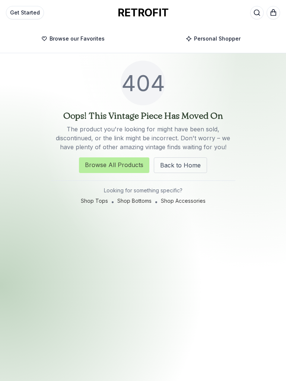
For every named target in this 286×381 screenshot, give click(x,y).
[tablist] (143, 39)
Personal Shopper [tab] (217, 38)
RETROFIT (143, 12)
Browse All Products (114, 165)
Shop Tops (94, 201)
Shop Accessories (183, 201)
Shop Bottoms (134, 201)
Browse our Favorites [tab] (77, 38)
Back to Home (180, 165)
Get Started (25, 12)
